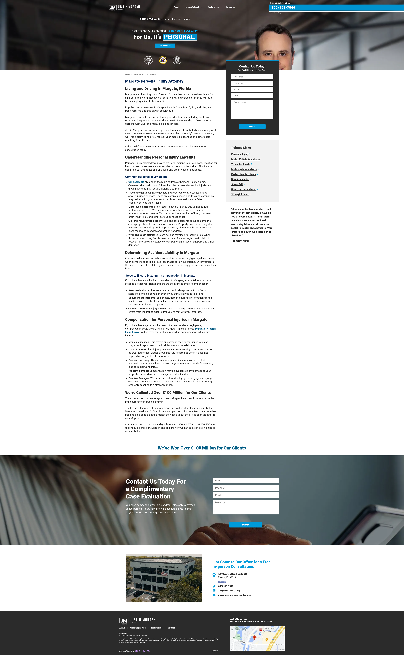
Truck (240, 164)
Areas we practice (138, 628)
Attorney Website (126, 651)
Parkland (183, 640)
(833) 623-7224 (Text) (229, 590)
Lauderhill (214, 639)
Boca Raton (151, 639)
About (176, 7)
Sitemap (215, 651)
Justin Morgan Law (124, 6)
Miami (126, 640)
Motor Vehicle (245, 159)
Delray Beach (180, 639)
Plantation (199, 640)
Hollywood (197, 639)
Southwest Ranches (209, 640)
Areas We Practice (193, 7)
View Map (222, 582)
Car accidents (136, 181)
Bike (240, 179)
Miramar (131, 640)
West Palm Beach (135, 642)
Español (273, 13)
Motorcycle (244, 169)
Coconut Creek (160, 639)
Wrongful (240, 194)
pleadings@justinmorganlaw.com (235, 595)
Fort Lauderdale (188, 639)
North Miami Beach (158, 640)
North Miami (148, 640)
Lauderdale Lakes (206, 639)
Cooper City (168, 639)
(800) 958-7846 (225, 586)
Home (127, 74)
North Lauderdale (139, 640)
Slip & (237, 184)
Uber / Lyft (243, 189)
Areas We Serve (140, 74)
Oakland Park (168, 640)
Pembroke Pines (191, 640)
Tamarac (127, 642)
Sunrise (121, 642)
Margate (121, 640)
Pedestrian (243, 174)
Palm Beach (176, 640)
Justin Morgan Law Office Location (257, 638)
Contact (171, 628)
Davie (173, 639)
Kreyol (280, 13)
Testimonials (213, 7)
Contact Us (230, 7)
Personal (240, 154)
